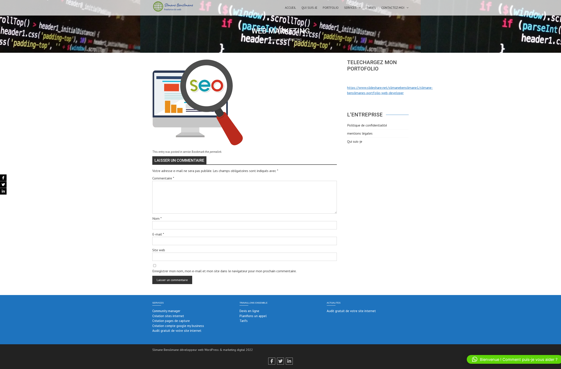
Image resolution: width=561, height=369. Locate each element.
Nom (157, 218)
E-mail (158, 234)
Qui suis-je (309, 8)
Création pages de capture (171, 321)
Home (263, 40)
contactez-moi (392, 8)
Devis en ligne (249, 311)
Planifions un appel (253, 316)
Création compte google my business (178, 326)
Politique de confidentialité (367, 125)
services (350, 8)
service (273, 40)
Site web (158, 250)
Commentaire (163, 178)
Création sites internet (168, 316)
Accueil (290, 8)
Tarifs (244, 321)
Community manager (166, 311)
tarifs (371, 8)
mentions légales (360, 133)
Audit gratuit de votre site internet (176, 331)
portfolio (331, 8)
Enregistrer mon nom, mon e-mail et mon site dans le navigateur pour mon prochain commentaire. (224, 271)
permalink (215, 152)
